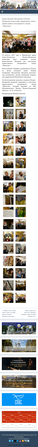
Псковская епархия (15, 4)
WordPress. (26, 445)
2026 (19, 412)
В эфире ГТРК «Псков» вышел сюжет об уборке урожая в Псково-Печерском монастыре (9, 313)
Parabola (19, 445)
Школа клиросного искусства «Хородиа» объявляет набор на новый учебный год (28, 313)
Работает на (12, 445)
